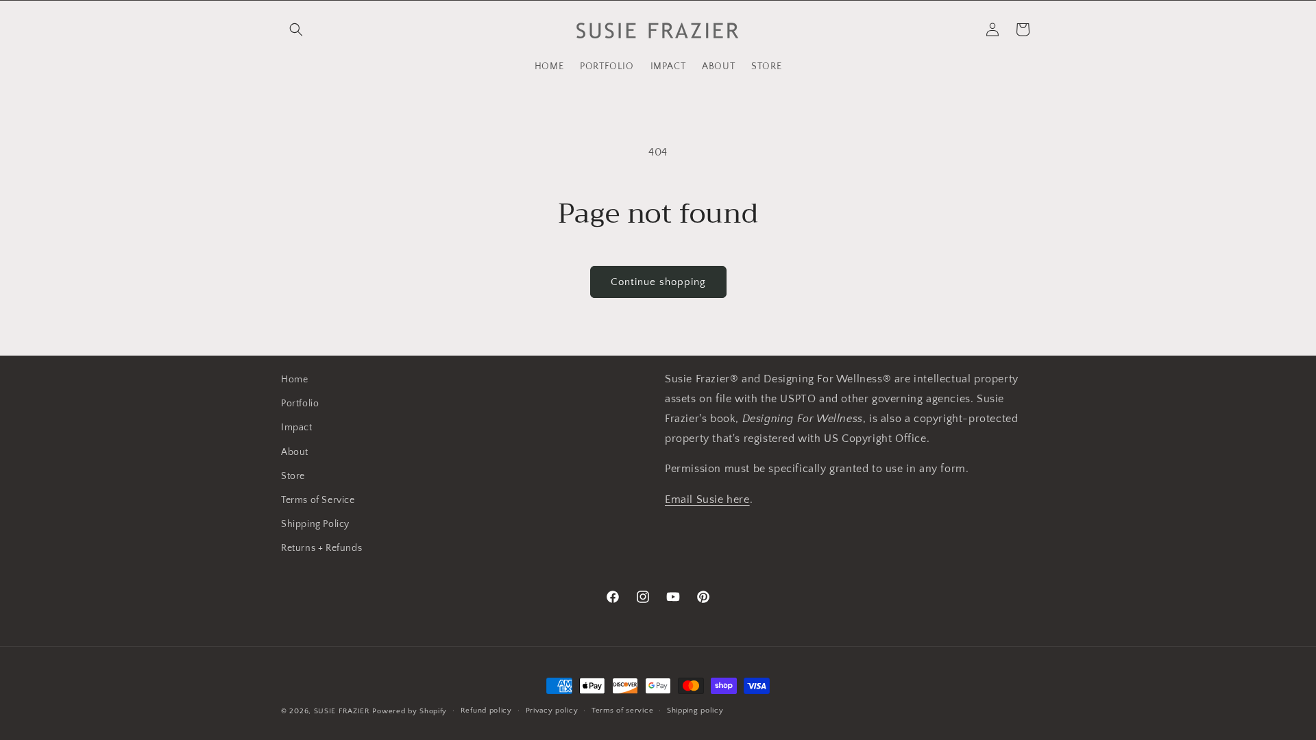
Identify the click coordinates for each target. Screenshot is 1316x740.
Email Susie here (707, 499)
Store (293, 476)
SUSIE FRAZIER (342, 711)
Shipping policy (695, 710)
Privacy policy (552, 710)
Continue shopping (658, 282)
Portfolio (300, 403)
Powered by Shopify (409, 711)
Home (294, 379)
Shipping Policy (315, 524)
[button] (296, 29)
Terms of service (622, 710)
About (294, 452)
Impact (297, 427)
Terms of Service (318, 500)
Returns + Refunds (321, 548)
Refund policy (486, 710)
